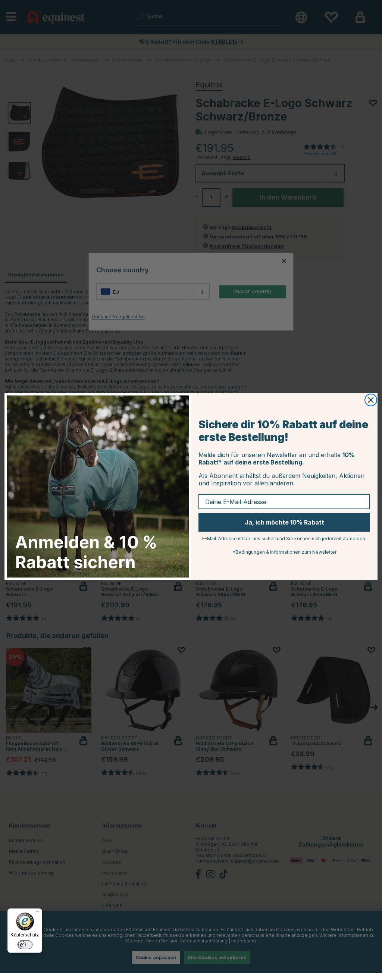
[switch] (25, 944)
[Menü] (37, 912)
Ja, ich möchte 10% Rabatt (284, 522)
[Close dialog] (371, 400)
